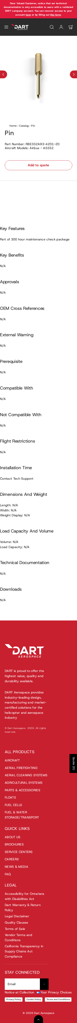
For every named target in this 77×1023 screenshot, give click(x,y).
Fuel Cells (13, 805)
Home (13, 125)
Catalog (24, 125)
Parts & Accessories (22, 790)
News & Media (16, 867)
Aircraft (12, 760)
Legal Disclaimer (17, 916)
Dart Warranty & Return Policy (23, 907)
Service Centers (19, 852)
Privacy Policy (13, 999)
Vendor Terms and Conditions (18, 937)
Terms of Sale (15, 929)
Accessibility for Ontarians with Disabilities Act (24, 896)
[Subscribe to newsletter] (44, 984)
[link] (61, 27)
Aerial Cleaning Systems (26, 775)
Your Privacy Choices (56, 992)
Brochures (14, 844)
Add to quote (38, 165)
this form (55, 14)
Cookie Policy (33, 999)
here (28, 14)
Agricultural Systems (23, 783)
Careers (12, 859)
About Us (13, 837)
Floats (10, 797)
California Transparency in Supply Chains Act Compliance (24, 951)
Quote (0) (74, 763)
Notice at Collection (19, 992)
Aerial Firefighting (21, 768)
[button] (6, 27)
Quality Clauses (16, 922)
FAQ (8, 874)
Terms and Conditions (58, 999)
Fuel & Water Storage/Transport (22, 814)
